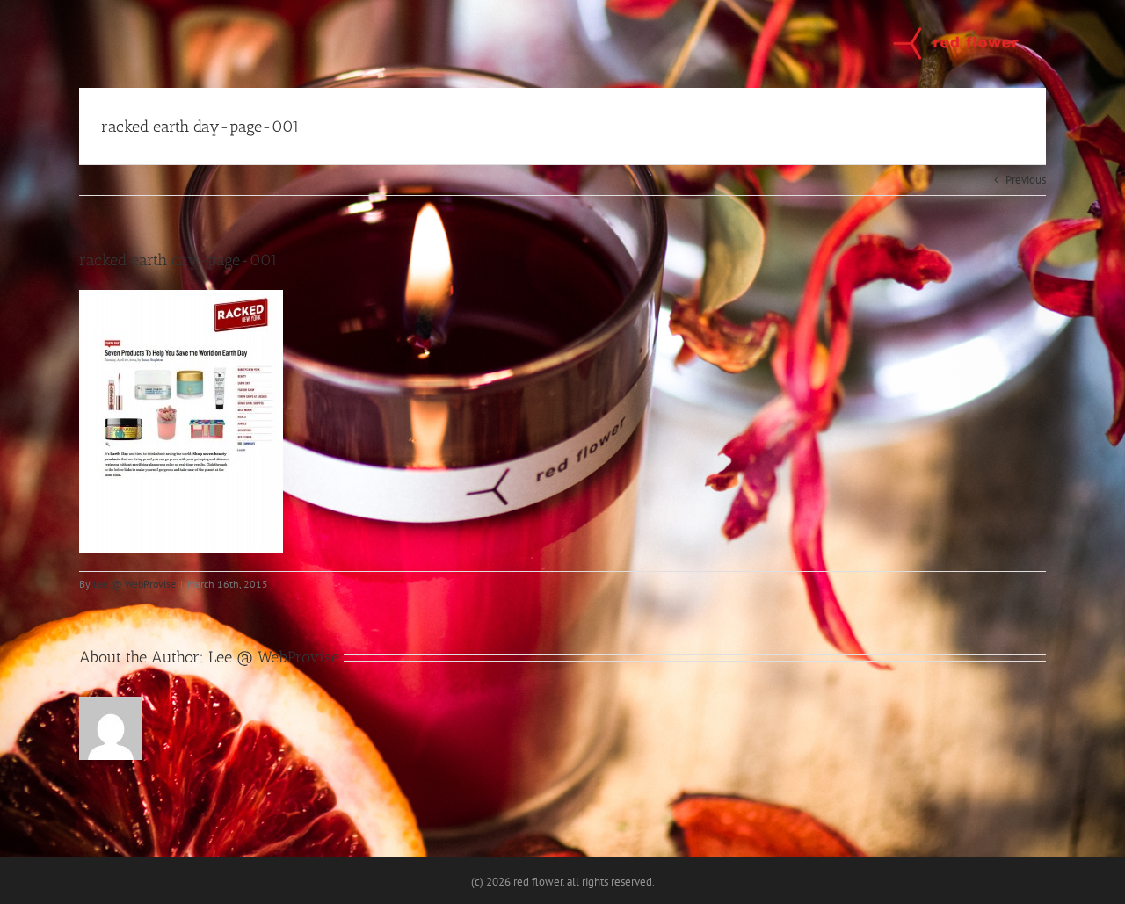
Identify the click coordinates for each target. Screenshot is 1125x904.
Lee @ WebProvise (134, 583)
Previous (1025, 179)
